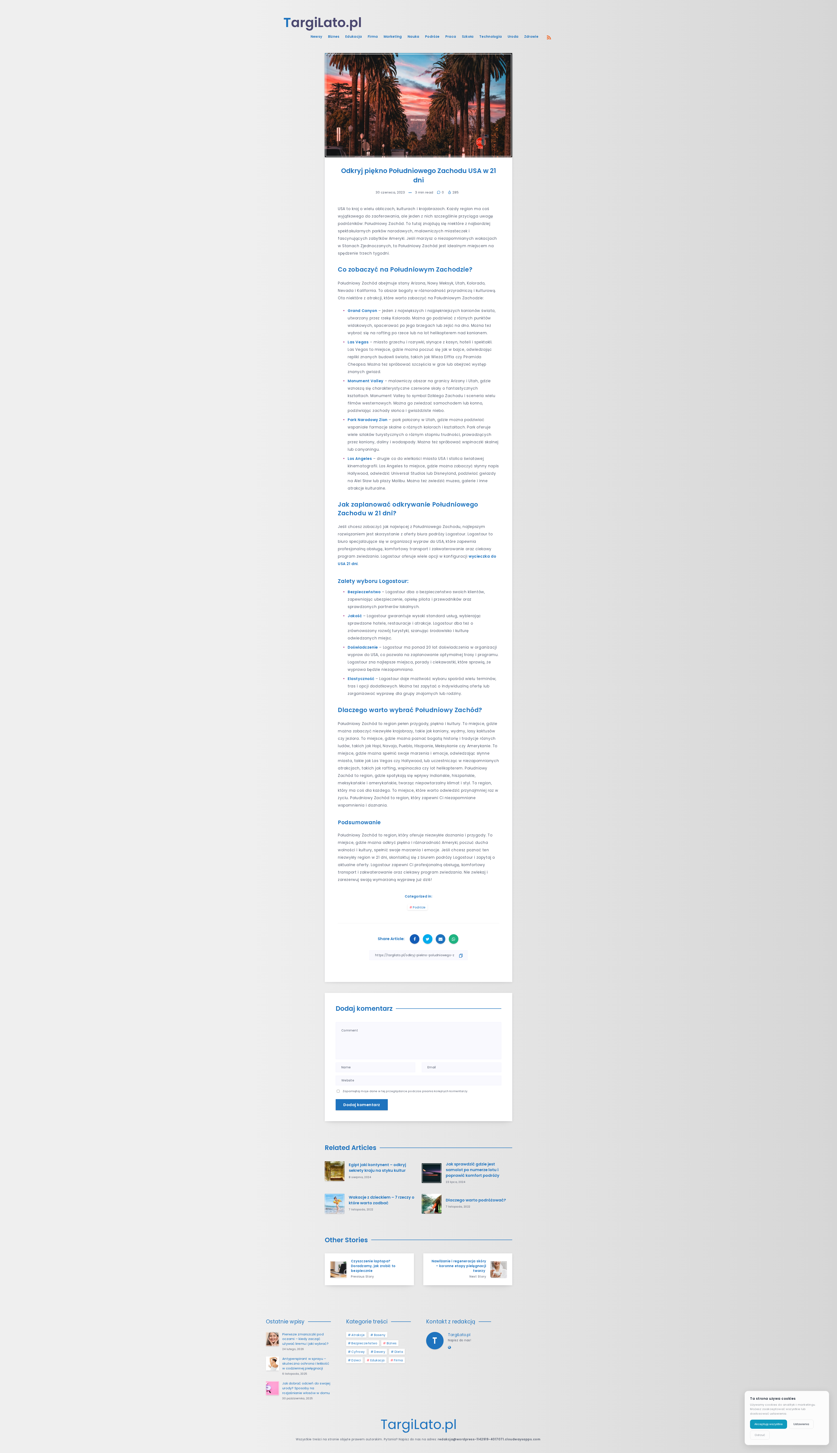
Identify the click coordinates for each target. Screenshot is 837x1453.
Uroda (513, 37)
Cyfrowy (358, 1352)
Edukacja (353, 37)
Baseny (380, 1335)
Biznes (334, 37)
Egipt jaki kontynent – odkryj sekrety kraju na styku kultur (377, 1167)
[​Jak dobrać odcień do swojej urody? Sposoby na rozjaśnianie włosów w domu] (272, 1388)
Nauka (413, 37)
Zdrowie (531, 37)
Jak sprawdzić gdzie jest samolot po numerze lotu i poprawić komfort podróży (472, 1169)
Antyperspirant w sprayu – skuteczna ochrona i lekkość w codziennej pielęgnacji (305, 1363)
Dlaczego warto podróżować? (476, 1200)
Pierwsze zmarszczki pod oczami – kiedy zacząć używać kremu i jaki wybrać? (305, 1339)
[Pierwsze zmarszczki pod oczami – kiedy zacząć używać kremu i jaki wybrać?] (272, 1339)
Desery (379, 1352)
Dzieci (356, 1360)
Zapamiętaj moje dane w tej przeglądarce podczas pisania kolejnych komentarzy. (405, 1091)
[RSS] (549, 37)
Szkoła (468, 37)
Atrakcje (358, 1335)
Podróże (432, 37)
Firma (373, 37)
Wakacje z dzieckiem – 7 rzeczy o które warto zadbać (381, 1200)
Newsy (316, 37)
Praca (450, 37)
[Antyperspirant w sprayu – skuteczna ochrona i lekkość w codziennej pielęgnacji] (272, 1364)
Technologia (490, 37)
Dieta (399, 1352)
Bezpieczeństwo (364, 1343)
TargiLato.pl (459, 1334)
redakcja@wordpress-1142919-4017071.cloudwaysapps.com (489, 1439)
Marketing (393, 37)
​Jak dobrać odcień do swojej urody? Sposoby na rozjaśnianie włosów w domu (306, 1388)
